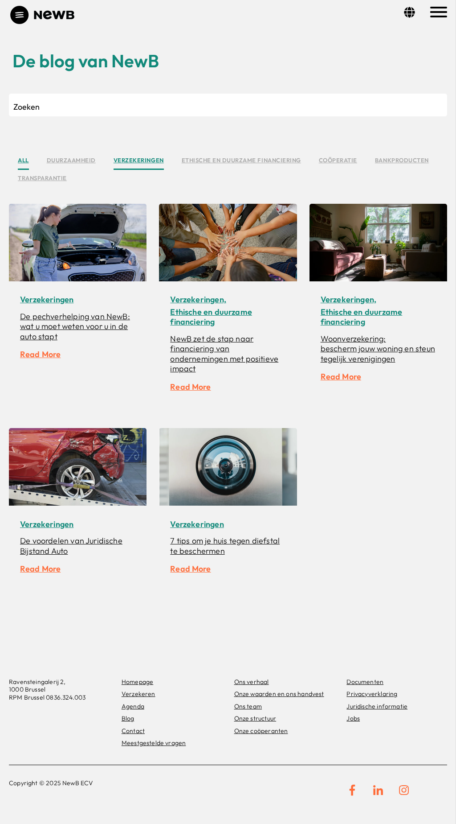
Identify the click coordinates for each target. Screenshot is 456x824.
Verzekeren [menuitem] (138, 694)
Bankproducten (402, 160)
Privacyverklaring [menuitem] (371, 694)
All (23, 160)
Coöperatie (338, 160)
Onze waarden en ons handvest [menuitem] (279, 694)
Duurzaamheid (71, 160)
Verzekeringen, (198, 300)
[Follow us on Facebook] (352, 790)
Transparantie (42, 177)
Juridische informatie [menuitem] (376, 706)
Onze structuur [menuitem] (255, 718)
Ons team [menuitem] (248, 706)
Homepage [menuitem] (137, 682)
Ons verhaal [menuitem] (251, 682)
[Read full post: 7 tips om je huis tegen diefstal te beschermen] (228, 468)
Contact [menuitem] (133, 731)
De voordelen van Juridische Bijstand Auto (71, 546)
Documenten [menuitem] (364, 682)
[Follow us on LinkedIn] (378, 790)
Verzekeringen (139, 160)
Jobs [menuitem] (353, 718)
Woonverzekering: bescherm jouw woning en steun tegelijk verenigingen (378, 349)
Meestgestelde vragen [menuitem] (154, 743)
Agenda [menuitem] (133, 706)
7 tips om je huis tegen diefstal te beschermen (225, 546)
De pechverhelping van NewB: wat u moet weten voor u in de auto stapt (75, 326)
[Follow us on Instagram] (404, 790)
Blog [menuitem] (128, 718)
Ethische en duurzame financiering (241, 160)
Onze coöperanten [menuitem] (261, 731)
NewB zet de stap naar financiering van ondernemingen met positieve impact (224, 354)
